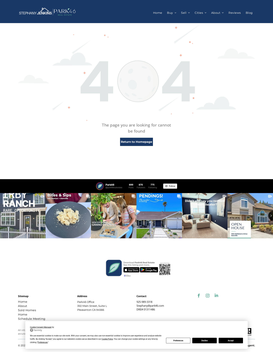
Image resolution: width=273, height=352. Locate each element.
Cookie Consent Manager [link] (41, 327)
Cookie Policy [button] (107, 339)
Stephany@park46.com (150, 305)
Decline (204, 341)
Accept (231, 341)
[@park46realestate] (100, 186)
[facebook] (199, 296)
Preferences (178, 341)
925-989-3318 (144, 302)
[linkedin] (216, 296)
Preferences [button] (43, 342)
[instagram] (207, 296)
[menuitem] (158, 13)
